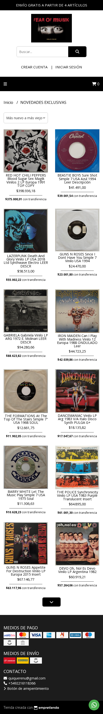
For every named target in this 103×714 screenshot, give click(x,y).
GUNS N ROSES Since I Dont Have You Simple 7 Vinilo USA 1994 (77, 257)
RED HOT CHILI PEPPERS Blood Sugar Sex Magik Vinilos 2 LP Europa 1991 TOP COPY (26, 180)
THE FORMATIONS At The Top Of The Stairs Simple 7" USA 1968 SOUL (26, 419)
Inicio (9, 102)
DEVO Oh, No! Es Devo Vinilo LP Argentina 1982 (77, 570)
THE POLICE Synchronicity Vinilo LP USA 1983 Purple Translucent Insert (77, 495)
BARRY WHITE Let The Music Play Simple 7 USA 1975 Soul (26, 495)
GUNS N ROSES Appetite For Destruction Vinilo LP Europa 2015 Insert (26, 571)
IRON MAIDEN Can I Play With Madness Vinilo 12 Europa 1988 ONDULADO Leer (77, 340)
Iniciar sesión (68, 67)
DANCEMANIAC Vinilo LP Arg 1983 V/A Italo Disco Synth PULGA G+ (77, 419)
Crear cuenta (34, 67)
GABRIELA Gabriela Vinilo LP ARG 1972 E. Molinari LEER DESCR (26, 338)
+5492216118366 (21, 683)
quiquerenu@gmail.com (26, 678)
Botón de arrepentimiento (27, 688)
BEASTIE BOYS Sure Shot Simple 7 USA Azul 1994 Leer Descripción (77, 178)
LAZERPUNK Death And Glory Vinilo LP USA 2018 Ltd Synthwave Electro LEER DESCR (26, 261)
